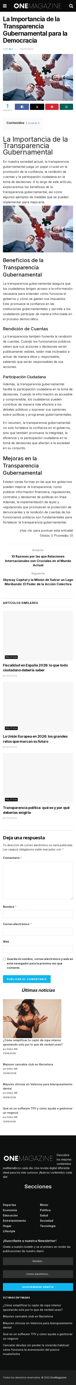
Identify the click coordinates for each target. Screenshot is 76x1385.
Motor (44, 1204)
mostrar (32, 123)
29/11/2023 (26, 48)
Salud (44, 1215)
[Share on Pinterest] (52, 107)
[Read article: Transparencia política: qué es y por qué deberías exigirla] (38, 778)
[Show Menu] (5, 6)
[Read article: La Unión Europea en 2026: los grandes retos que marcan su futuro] (38, 707)
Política (11, 657)
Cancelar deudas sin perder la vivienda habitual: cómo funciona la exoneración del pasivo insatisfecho (36, 1349)
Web (6, 941)
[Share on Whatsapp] (66, 107)
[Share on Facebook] (22, 107)
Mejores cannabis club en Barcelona (28, 1064)
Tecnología (48, 1226)
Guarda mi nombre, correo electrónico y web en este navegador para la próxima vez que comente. (40, 963)
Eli (11, 48)
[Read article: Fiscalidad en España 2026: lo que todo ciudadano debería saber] (38, 636)
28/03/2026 (11, 676)
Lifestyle (9, 1231)
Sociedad (46, 1220)
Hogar (7, 1226)
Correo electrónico (17, 924)
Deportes (9, 1204)
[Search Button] (71, 6)
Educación (10, 1215)
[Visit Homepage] (38, 6)
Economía (10, 1210)
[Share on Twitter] (37, 107)
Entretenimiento (14, 1220)
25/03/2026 (11, 747)
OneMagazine (58, 1377)
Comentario (12, 858)
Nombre (10, 907)
